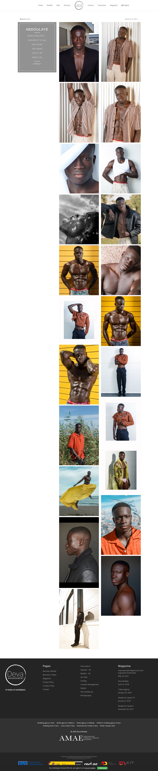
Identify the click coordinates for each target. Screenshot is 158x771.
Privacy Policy (48, 682)
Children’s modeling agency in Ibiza (109, 723)
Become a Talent (49, 675)
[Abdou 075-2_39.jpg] (79, 169)
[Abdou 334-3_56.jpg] (79, 436)
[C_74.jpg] (79, 553)
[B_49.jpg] (121, 586)
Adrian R (128, 19)
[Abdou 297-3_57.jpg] (121, 470)
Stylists (83, 688)
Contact (46, 689)
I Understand (102, 768)
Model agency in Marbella (85, 723)
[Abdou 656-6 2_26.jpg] (79, 491)
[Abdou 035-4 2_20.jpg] (79, 113)
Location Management (90, 684)
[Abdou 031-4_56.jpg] (121, 52)
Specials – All (86, 670)
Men (28, 19)
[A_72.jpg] (79, 52)
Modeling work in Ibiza (51, 726)
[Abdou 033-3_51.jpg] (121, 113)
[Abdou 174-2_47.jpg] (79, 375)
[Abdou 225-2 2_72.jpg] (121, 422)
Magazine (47, 678)
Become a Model (49, 671)
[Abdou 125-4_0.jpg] (79, 220)
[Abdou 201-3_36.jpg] (79, 320)
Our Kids (84, 677)
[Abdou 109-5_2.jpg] (121, 270)
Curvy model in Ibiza (68, 726)
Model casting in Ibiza (107, 726)
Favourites (85, 666)
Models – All (85, 673)
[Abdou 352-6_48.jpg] (121, 525)
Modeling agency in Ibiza (45, 723)
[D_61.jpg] (79, 619)
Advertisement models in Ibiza (87, 726)
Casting (84, 681)
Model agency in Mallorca (65, 723)
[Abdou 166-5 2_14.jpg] (121, 321)
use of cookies (90, 768)
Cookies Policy (48, 686)
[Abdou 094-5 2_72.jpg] (121, 219)
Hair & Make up (87, 692)
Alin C (136, 19)
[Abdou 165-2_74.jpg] (79, 270)
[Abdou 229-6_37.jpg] (121, 372)
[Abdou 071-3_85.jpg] (121, 169)
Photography (86, 695)
